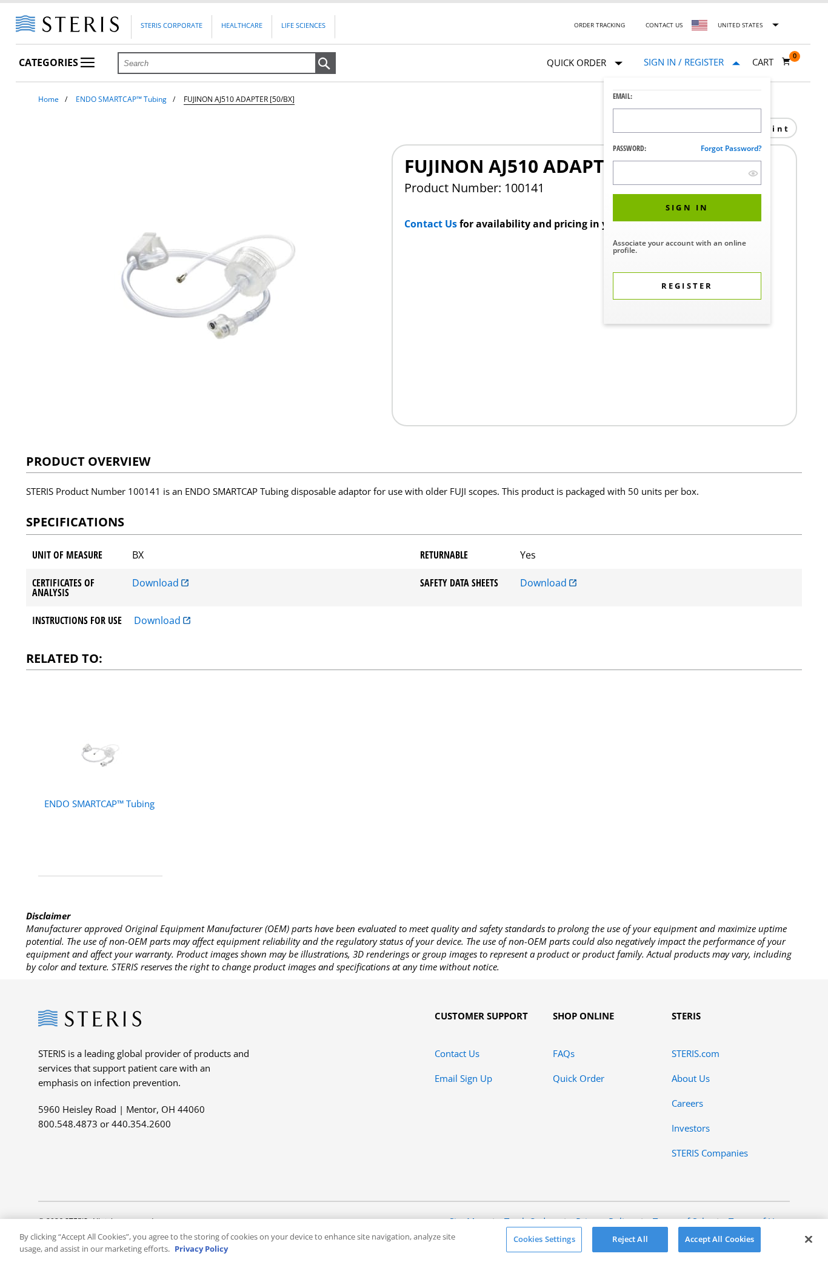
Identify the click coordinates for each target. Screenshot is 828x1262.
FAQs (564, 1053)
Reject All (629, 1238)
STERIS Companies (710, 1153)
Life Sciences (303, 25)
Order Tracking (599, 25)
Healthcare (241, 25)
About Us (691, 1078)
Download (156, 582)
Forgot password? (731, 148)
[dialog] (687, 202)
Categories (50, 62)
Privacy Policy (201, 1248)
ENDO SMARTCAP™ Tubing (121, 99)
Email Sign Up (463, 1078)
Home (48, 99)
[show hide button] (753, 173)
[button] (325, 63)
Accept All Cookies (719, 1238)
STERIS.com (695, 1053)
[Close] (808, 1239)
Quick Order (578, 1078)
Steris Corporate (171, 25)
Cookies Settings (544, 1238)
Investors (691, 1128)
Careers (687, 1103)
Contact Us (664, 25)
